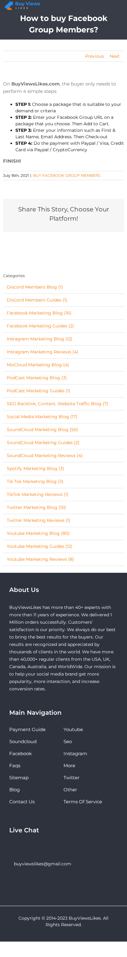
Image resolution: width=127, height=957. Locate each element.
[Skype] (11, 847)
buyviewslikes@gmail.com (42, 864)
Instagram (75, 753)
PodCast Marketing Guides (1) (38, 390)
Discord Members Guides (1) (37, 300)
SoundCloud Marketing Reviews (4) (45, 455)
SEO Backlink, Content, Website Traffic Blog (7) (57, 403)
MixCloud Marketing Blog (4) (38, 365)
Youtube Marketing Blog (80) (38, 533)
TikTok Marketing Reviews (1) (37, 494)
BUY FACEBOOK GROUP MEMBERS (66, 175)
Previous (94, 56)
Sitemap (19, 777)
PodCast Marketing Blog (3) (37, 378)
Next (115, 56)
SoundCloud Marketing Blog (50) (42, 429)
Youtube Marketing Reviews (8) (40, 559)
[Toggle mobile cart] (107, 7)
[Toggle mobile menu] (120, 7)
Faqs (14, 765)
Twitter (71, 777)
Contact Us (22, 802)
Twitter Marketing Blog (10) (36, 507)
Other (70, 790)
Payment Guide (27, 729)
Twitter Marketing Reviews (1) (38, 520)
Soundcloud (23, 741)
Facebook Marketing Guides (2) (40, 326)
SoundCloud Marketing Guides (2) (43, 442)
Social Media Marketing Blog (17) (42, 416)
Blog (14, 790)
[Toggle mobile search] (114, 7)
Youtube (73, 729)
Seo (67, 741)
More (69, 765)
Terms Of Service (82, 802)
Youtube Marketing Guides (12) (39, 546)
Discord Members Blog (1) (35, 287)
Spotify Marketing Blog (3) (35, 468)
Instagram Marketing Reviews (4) (42, 352)
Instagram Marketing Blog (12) (39, 339)
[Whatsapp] (19, 847)
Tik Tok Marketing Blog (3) (35, 481)
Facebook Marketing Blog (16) (39, 313)
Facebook (20, 753)
